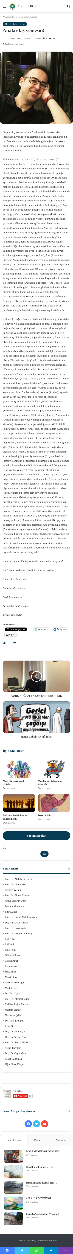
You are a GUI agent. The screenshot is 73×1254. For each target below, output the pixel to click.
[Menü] (4, 7)
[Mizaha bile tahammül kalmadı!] (54, 769)
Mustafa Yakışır (13, 1010)
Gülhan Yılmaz (12, 955)
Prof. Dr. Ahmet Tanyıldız (18, 895)
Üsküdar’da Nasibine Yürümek (42, 1214)
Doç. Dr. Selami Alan (16, 1037)
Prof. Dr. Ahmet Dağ (15, 884)
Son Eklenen (14, 1140)
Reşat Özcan (11, 1026)
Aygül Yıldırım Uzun (15, 901)
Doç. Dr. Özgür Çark (15, 1053)
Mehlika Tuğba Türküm (17, 1004)
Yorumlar (61, 1140)
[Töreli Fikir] (23, 6)
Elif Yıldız (10, 944)
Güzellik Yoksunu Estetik (39, 1167)
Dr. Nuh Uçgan (12, 993)
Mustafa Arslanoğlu (14, 982)
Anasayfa (9, 16)
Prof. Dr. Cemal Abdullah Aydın (21, 917)
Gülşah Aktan (11, 960)
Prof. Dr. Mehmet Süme (17, 999)
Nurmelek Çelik (13, 1015)
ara (44, 853)
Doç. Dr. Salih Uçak (15, 1031)
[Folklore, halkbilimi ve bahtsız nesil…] (19, 803)
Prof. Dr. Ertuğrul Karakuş (18, 933)
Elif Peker (10, 939)
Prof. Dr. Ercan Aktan (16, 928)
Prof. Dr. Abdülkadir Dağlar (19, 879)
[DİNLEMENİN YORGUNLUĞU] (13, 1156)
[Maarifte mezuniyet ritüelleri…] (19, 769)
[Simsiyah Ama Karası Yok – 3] (13, 1187)
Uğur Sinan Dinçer (14, 1064)
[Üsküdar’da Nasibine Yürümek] (13, 1218)
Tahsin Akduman (13, 1059)
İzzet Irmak (10, 971)
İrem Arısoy (11, 966)
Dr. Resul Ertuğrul (14, 1020)
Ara (4, 848)
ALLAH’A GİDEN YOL (39, 1198)
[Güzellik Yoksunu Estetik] (13, 1171)
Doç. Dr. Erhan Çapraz (26, 16)
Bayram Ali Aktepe (14, 906)
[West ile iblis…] (54, 803)
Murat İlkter (11, 977)
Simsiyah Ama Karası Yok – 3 (42, 1182)
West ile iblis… (46, 815)
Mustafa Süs (11, 988)
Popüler (38, 1140)
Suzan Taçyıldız (13, 1048)
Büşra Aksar (11, 911)
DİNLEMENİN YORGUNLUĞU (43, 1151)
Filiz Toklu (10, 950)
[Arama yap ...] (68, 7)
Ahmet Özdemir (13, 890)
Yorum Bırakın (36, 835)
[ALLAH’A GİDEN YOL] (13, 1203)
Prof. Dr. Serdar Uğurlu (17, 1042)
